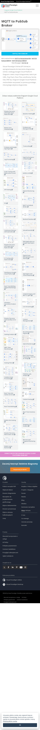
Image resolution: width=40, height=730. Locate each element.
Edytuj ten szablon (20, 53)
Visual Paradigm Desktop (23, 1)
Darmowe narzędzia (28, 507)
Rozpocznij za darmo (20, 469)
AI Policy (5, 542)
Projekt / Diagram (27, 490)
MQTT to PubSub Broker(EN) (23, 58)
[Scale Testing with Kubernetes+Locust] (10, 176)
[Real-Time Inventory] (29, 414)
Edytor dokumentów (9, 505)
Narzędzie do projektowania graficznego (7, 499)
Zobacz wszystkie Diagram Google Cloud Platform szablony (20, 454)
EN (23, 63)
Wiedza (23, 503)
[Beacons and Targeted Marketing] (29, 444)
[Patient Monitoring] (29, 193)
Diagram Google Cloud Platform (13, 10)
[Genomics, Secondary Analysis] (10, 306)
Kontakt (24, 525)
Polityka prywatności (10, 546)
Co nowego (25, 518)
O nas (23, 515)
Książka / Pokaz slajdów (29, 486)
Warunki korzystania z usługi (12, 597)
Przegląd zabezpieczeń (10, 552)
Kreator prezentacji (9, 509)
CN (27, 63)
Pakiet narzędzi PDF (9, 486)
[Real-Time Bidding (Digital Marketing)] (10, 290)
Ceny (4, 518)
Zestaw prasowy (26, 522)
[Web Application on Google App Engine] (29, 245)
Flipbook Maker (8, 490)
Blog (22, 500)
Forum (23, 493)
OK (20, 725)
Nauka (23, 497)
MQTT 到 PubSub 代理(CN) (19, 61)
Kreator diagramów (9, 493)
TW (25, 63)
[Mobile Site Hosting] (10, 423)
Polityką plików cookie (10, 721)
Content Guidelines (9, 549)
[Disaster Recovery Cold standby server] (10, 322)
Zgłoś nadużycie (8, 556)
